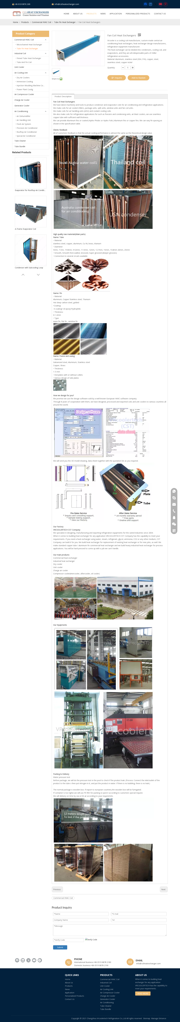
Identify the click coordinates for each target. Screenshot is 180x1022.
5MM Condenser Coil (24, 231)
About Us (69, 982)
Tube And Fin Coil (24, 62)
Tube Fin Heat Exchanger (27, 48)
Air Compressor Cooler (24, 94)
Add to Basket (138, 77)
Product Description (63, 96)
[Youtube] (160, 4)
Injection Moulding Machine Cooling (32, 85)
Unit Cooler (19, 67)
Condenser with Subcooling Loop (29, 192)
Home (67, 979)
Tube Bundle (19, 146)
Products (69, 986)
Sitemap (146, 1018)
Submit (60, 947)
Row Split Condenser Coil (25, 269)
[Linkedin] (150, 4)
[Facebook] (145, 4)
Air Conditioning (21, 111)
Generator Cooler (21, 105)
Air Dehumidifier (23, 116)
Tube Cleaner (20, 140)
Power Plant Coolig (25, 89)
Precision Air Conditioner (27, 128)
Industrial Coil (20, 53)
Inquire (118, 77)
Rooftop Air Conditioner (27, 132)
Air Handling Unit (24, 120)
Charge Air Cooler (22, 100)
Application (69, 992)
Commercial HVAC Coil (24, 39)
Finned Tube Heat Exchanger (29, 58)
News (67, 989)
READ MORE (142, 993)
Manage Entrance (158, 1018)
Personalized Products (74, 996)
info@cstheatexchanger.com (66, 4)
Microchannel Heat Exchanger (29, 44)
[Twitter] (155, 4)
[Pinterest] (165, 4)
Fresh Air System (24, 124)
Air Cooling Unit (21, 72)
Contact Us (69, 999)
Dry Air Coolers (23, 77)
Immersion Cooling (25, 81)
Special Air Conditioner (26, 136)
